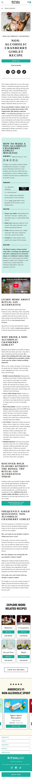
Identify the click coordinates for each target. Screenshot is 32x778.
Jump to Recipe (16, 65)
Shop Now (16, 774)
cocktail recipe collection (22, 328)
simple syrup (12, 200)
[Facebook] (16, 767)
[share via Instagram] (19, 72)
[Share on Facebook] (10, 160)
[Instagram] (12, 767)
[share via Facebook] (13, 72)
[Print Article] (4, 160)
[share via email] (8, 72)
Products (5, 737)
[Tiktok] (20, 767)
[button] (28, 2)
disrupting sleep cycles (9, 409)
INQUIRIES (5, 744)
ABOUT (4, 741)
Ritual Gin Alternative (16, 113)
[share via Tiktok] (24, 72)
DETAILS (4, 748)
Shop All (16, 61)
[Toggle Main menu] (2, 2)
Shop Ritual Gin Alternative (16, 503)
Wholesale (6, 752)
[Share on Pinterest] (13, 160)
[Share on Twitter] (7, 160)
